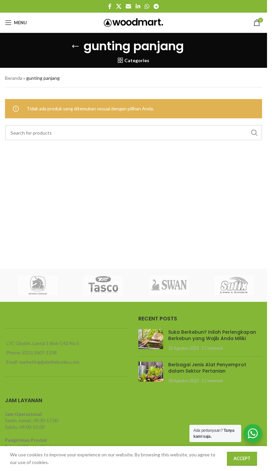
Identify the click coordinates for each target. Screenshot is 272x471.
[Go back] (75, 46)
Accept (242, 458)
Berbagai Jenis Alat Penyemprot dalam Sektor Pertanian (207, 368)
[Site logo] (133, 22)
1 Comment (212, 348)
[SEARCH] (254, 132)
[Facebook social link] (110, 6)
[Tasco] (103, 285)
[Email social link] (128, 6)
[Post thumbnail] (150, 340)
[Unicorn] (38, 285)
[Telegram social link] (156, 6)
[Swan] (169, 285)
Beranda (13, 78)
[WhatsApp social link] (146, 6)
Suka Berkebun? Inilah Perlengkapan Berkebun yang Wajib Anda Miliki (212, 335)
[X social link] (118, 6)
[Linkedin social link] (137, 6)
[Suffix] (234, 285)
